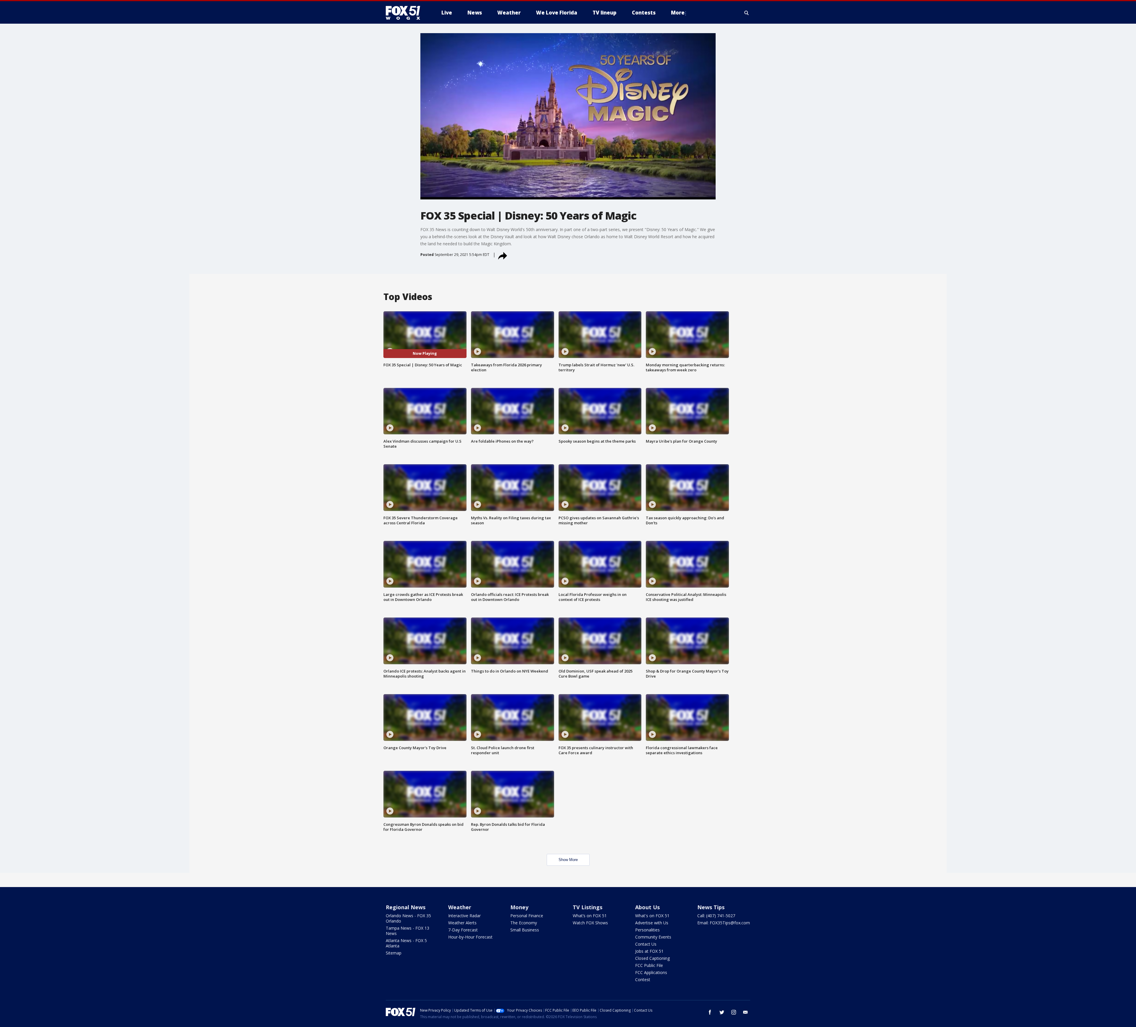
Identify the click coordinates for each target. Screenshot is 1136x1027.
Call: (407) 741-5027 (716, 915)
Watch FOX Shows (590, 923)
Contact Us (645, 944)
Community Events (653, 937)
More (678, 12)
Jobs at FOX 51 (649, 951)
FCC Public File (649, 965)
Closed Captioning (652, 958)
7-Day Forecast (463, 930)
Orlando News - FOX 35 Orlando (408, 918)
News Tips (710, 907)
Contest (642, 979)
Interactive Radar (464, 915)
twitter (722, 1012)
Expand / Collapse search (746, 12)
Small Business (524, 930)
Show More (568, 859)
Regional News (405, 907)
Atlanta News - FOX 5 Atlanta (406, 943)
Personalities (647, 930)
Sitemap (393, 953)
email (745, 1012)
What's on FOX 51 (652, 915)
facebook (710, 1012)
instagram (733, 1012)
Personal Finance (526, 915)
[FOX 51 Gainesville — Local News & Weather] (405, 13)
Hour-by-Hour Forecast (470, 937)
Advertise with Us (651, 923)
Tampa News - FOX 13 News (407, 930)
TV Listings (587, 907)
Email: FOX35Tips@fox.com (723, 923)
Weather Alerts (462, 923)
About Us (647, 907)
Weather (459, 907)
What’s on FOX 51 (590, 915)
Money (519, 907)
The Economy (523, 923)
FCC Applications (651, 972)
